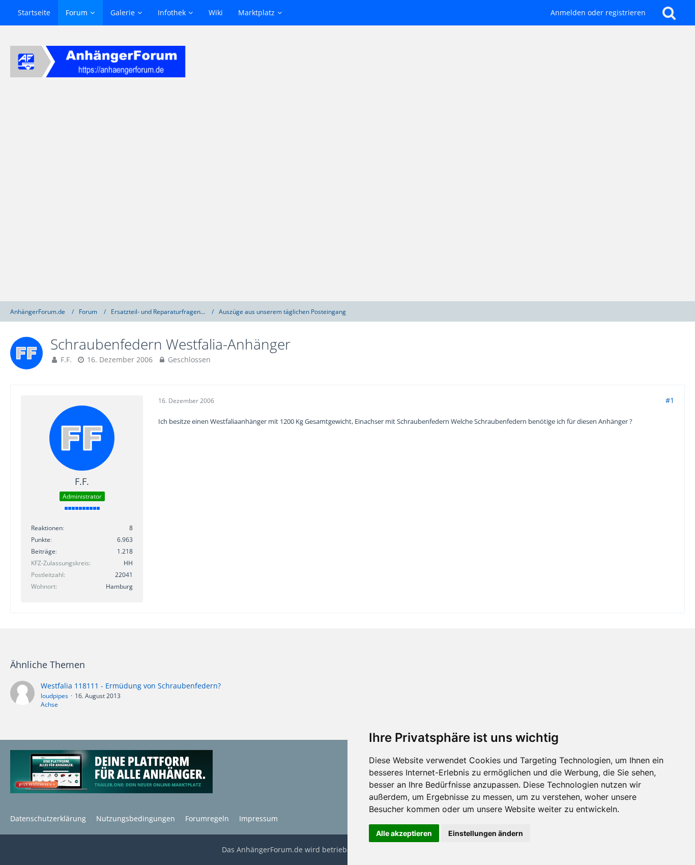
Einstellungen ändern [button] (485, 833)
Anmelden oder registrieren (598, 12)
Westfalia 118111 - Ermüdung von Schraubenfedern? (131, 685)
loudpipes (54, 695)
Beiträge (43, 551)
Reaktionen (47, 528)
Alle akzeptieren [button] (404, 833)
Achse (49, 704)
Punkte (40, 539)
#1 (669, 400)
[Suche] (669, 12)
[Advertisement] (347, 199)
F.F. (66, 359)
